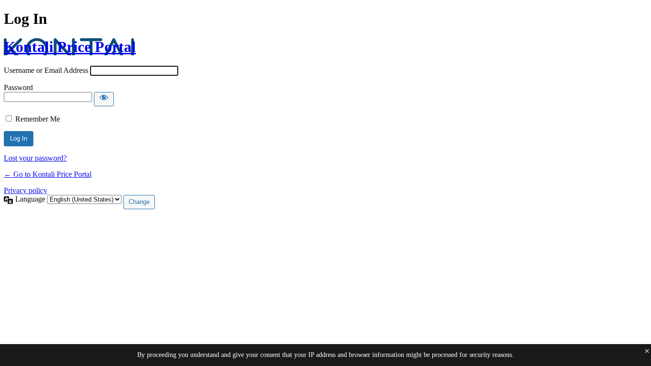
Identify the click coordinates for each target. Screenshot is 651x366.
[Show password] (104, 99)
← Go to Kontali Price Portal (48, 174)
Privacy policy (25, 190)
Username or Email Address (46, 70)
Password (18, 87)
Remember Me (37, 119)
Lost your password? (35, 158)
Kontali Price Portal (70, 46)
